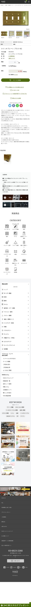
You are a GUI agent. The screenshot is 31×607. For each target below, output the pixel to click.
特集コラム (6, 387)
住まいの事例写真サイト (6, 545)
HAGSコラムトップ (8, 378)
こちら (16, 74)
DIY (17, 416)
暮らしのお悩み (7, 393)
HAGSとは (4, 498)
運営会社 (3, 521)
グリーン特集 (10, 407)
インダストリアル (24, 413)
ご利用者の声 (6, 367)
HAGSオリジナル (10, 416)
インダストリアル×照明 (12, 410)
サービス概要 (6, 361)
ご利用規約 (4, 517)
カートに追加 (17, 80)
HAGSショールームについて (7, 531)
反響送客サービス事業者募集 (7, 540)
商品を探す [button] (5, 284)
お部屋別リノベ (7, 390)
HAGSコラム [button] (5, 374)
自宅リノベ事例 (7, 384)
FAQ (2, 502)
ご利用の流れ (6, 364)
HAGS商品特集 (7, 396)
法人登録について (5, 536)
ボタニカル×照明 (19, 407)
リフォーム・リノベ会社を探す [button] (7, 354)
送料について (12, 58)
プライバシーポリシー (6, 512)
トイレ (12, 413)
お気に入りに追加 (16, 98)
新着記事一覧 (6, 381)
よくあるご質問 (7, 370)
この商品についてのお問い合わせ (15, 87)
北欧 (17, 413)
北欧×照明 (22, 410)
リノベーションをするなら (9, 358)
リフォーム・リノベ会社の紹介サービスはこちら (15, 93)
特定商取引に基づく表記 (6, 507)
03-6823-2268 (15, 550)
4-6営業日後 (12, 56)
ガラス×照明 (5, 413)
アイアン (22, 416)
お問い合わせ (4, 526)
